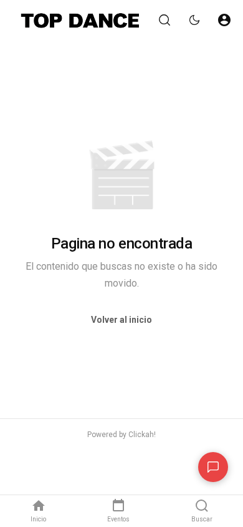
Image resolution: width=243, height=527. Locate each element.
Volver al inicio (121, 320)
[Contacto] (213, 467)
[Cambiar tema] (194, 19)
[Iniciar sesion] (224, 19)
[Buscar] (164, 19)
